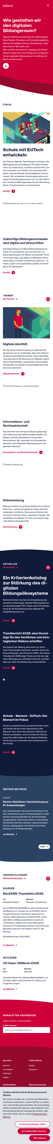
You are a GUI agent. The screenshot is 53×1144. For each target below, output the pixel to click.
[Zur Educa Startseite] (7, 7)
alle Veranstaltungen (13, 878)
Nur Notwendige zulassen (34, 1131)
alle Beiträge (9, 567)
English (6, 1077)
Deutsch (6, 1066)
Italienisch (7, 1073)
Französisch (8, 1069)
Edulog (32, 1066)
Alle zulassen (39, 1138)
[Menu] (48, 5)
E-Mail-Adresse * (10, 1025)
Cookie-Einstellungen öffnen (32, 1124)
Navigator (33, 1069)
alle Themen (8, 299)
